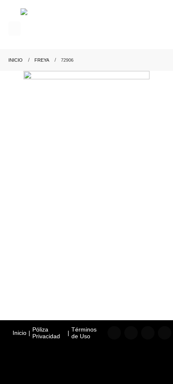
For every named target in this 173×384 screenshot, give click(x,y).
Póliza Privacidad (46, 333)
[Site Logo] (58, 28)
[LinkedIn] (148, 333)
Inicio (19, 332)
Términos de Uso (84, 333)
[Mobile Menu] (14, 28)
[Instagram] (131, 333)
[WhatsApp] (164, 333)
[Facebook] (114, 333)
